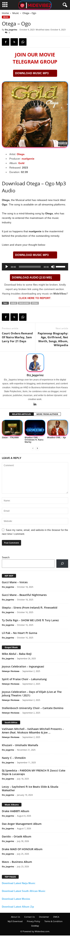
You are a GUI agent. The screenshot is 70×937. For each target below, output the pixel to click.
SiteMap (35, 925)
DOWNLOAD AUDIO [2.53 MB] (32, 277)
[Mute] (53, 267)
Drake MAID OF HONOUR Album (22, 849)
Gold (21, 163)
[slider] (61, 266)
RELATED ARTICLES (21, 414)
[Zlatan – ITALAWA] (12, 428)
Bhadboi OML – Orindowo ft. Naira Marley (34, 439)
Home (5, 13)
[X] (14, 42)
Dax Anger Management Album (21, 824)
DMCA (56, 916)
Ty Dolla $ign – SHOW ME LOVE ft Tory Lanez (30, 620)
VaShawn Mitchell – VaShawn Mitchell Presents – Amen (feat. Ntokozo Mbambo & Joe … (33, 730)
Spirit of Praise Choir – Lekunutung (24, 679)
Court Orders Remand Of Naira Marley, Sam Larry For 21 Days (17, 337)
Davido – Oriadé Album (16, 836)
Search (6, 557)
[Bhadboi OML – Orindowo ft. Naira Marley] (35, 428)
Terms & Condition (53, 921)
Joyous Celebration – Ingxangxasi (23, 666)
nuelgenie (28, 158)
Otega (20, 154)
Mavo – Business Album (17, 862)
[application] (35, 266)
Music (15, 13)
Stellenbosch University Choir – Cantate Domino (32, 708)
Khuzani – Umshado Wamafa (20, 745)
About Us (15, 916)
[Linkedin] (35, 404)
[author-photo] (35, 362)
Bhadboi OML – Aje (56, 437)
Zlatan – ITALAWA (10, 437)
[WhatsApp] (23, 42)
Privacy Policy (33, 921)
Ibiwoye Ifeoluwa (10, 671)
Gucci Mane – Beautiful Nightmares (24, 595)
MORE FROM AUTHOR (47, 414)
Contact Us (29, 916)
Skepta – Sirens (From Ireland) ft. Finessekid (29, 607)
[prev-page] (33, 448)
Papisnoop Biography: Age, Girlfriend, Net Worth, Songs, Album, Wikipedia (53, 339)
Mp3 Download (15, 921)
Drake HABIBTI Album (15, 811)
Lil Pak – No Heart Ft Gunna (19, 633)
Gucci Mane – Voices (15, 582)
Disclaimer (44, 916)
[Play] (7, 267)
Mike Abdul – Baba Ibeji (17, 654)
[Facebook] (5, 42)
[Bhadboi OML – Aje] (57, 428)
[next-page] (37, 448)
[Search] (62, 563)
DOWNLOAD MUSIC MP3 (32, 73)
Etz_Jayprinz (11, 29)
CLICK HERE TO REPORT (35, 298)
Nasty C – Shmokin (14, 758)
